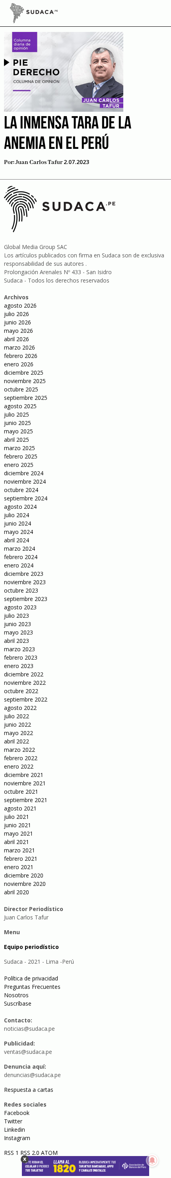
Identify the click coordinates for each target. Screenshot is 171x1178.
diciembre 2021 (23, 775)
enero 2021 (18, 867)
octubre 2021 (21, 791)
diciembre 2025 (23, 372)
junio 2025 (17, 423)
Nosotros (16, 995)
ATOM (49, 1152)
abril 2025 (16, 439)
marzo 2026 (19, 347)
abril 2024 (16, 540)
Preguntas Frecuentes (32, 986)
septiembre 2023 (25, 599)
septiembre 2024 (25, 498)
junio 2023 (17, 624)
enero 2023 (18, 666)
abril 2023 (16, 640)
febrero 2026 (20, 356)
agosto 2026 (20, 305)
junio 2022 (17, 724)
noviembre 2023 (25, 582)
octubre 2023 (21, 590)
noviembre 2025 (25, 381)
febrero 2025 (20, 456)
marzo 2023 (19, 649)
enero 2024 (18, 565)
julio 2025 (16, 414)
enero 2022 (18, 766)
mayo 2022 (18, 733)
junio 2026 (17, 322)
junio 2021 (17, 825)
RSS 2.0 (29, 1152)
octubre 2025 (21, 389)
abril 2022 (16, 741)
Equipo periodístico (31, 947)
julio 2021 (16, 816)
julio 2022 (16, 716)
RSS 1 (12, 1152)
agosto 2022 (20, 708)
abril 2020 (16, 892)
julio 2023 (16, 615)
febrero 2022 (20, 758)
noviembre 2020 (25, 883)
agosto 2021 (20, 808)
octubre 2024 (21, 490)
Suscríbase (17, 1003)
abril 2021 (16, 842)
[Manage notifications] (152, 1160)
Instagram (17, 1138)
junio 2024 (17, 523)
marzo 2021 (19, 850)
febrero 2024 (20, 557)
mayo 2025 (18, 431)
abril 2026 (16, 339)
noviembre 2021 (25, 783)
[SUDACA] (34, 14)
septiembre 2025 (25, 397)
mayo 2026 (18, 330)
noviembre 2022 (25, 682)
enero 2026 (18, 364)
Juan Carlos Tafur (39, 162)
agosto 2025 (20, 406)
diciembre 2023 (23, 573)
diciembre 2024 (23, 473)
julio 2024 (16, 515)
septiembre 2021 (25, 800)
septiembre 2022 (25, 699)
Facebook (16, 1113)
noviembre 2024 (25, 481)
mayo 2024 (18, 532)
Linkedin (14, 1129)
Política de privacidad (31, 978)
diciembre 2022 (23, 674)
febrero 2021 (20, 858)
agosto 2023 (20, 607)
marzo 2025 (19, 448)
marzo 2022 (19, 749)
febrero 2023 (20, 657)
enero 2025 (18, 464)
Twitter (13, 1121)
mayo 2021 (18, 833)
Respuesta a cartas (28, 1089)
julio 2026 (16, 314)
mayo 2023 (18, 632)
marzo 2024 (19, 548)
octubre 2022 (21, 691)
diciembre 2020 (23, 875)
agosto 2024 (20, 506)
